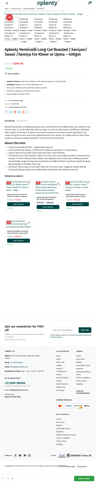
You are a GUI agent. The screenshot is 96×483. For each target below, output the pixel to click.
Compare (29, 191)
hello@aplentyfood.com (19, 367)
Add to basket (84, 479)
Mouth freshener (62, 384)
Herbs (58, 356)
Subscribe (85, 330)
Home (7, 8)
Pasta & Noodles (29, 8)
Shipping (79, 384)
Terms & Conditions (83, 378)
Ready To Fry (60, 387)
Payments (79, 369)
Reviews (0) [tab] (22, 121)
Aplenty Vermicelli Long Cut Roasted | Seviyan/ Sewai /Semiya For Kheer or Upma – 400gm (76, 197)
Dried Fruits (60, 362)
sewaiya (16, 107)
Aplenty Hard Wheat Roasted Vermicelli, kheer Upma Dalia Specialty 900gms (17, 233)
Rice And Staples (62, 378)
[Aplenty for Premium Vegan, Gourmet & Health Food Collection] (48, 3)
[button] (89, 3)
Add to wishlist (13, 74)
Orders (78, 356)
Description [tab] (10, 121)
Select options (48, 207)
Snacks (58, 375)
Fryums (59, 381)
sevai (10, 107)
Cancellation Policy (83, 365)
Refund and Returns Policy (66, 435)
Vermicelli (40, 8)
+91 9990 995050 (16, 363)
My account (80, 359)
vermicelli (22, 107)
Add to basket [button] (18, 204)
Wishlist (79, 362)
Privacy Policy (81, 381)
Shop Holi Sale (16, 8)
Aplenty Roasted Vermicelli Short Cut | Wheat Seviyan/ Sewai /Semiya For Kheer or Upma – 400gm (17, 197)
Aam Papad (60, 390)
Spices (58, 359)
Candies (59, 365)
